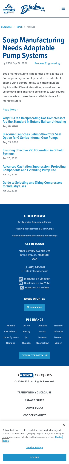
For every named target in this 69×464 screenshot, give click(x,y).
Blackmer (58, 325)
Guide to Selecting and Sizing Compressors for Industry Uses (32, 184)
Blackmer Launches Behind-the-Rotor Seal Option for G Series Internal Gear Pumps (32, 136)
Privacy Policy (34, 400)
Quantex (26, 343)
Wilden (58, 343)
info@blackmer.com (36, 271)
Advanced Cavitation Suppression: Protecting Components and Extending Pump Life (34, 168)
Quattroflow (42, 343)
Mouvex (58, 337)
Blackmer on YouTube (37, 283)
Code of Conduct (34, 415)
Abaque (11, 325)
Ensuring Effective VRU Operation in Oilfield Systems (33, 152)
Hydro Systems (11, 337)
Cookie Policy (35, 408)
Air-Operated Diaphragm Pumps (34, 222)
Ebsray (26, 331)
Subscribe (36, 307)
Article (31, 26)
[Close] (64, 425)
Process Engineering (47, 63)
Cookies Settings (34, 447)
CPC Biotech (10, 331)
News (19, 26)
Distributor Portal (33, 355)
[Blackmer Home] (38, 8)
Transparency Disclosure (34, 393)
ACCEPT (34, 457)
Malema (42, 337)
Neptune (10, 343)
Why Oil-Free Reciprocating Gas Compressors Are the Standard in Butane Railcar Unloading (34, 119)
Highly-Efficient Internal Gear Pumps (35, 228)
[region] (34, 442)
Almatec (42, 325)
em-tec (42, 331)
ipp (26, 337)
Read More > (10, 109)
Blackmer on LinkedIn (37, 279)
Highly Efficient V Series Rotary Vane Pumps (35, 235)
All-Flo (26, 325)
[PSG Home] (10, 8)
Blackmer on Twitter (37, 287)
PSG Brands (34, 319)
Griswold (58, 331)
